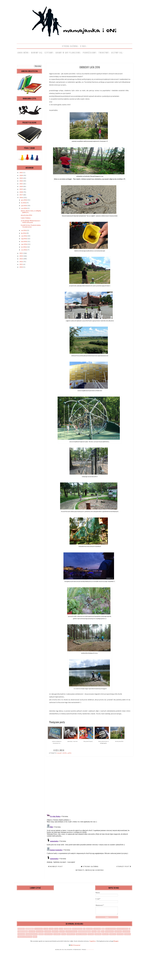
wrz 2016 (24, 208)
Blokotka (90, 949)
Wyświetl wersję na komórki (90, 870)
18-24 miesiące (38, 928)
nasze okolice (48, 934)
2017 (21, 195)
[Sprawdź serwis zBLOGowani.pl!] (74, 945)
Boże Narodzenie (77, 928)
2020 (21, 186)
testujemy (105, 934)
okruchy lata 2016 (26, 215)
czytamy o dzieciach (71, 931)
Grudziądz (89, 928)
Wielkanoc (32, 931)
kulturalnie (126, 931)
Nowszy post (56, 866)
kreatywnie (118, 931)
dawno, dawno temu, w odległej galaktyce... (31, 211)
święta (35, 936)
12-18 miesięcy (29, 928)
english (94, 931)
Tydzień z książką (22, 931)
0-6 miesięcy (21, 928)
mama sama (21, 934)
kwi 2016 (24, 241)
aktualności (39, 931)
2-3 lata (46, 928)
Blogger (116, 941)
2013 (21, 259)
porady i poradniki (81, 934)
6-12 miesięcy (67, 928)
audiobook (48, 931)
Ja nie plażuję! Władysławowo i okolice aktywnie (30, 221)
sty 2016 (24, 250)
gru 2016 (24, 200)
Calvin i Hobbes (26, 218)
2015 (21, 253)
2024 (21, 175)
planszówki (57, 934)
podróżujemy (89, 52)
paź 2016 (24, 205)
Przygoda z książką (122, 928)
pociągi (64, 934)
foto (65, 753)
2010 (21, 267)
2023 (21, 178)
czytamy (49, 52)
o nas (83, 46)
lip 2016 (23, 233)
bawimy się (36, 52)
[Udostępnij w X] (59, 750)
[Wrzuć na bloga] (57, 750)
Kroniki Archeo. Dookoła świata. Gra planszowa (31, 226)
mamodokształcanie (31, 934)
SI (129, 928)
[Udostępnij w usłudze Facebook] (61, 750)
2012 (21, 261)
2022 (21, 181)
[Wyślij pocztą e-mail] (54, 750)
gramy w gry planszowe (68, 52)
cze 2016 (24, 236)
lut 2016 (24, 247)
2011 (21, 264)
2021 (21, 184)
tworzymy (104, 52)
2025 (21, 172)
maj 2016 (24, 238)
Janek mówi (23, 52)
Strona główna (70, 46)
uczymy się (116, 52)
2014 (21, 256)
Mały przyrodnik (110, 928)
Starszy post (123, 866)
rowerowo (98, 934)
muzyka (41, 934)
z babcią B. (127, 934)
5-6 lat (59, 753)
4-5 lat (56, 928)
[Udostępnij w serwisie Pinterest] (63, 750)
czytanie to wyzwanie (84, 931)
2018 (21, 192)
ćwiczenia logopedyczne (25, 936)
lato (69, 753)
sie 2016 (24, 230)
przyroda (90, 934)
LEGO (103, 928)
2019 (21, 189)
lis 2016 (23, 203)
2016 (21, 197)
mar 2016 (24, 244)
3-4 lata (51, 928)
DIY (84, 928)
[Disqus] (89, 785)
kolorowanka (109, 931)
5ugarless (93, 941)
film (99, 931)
